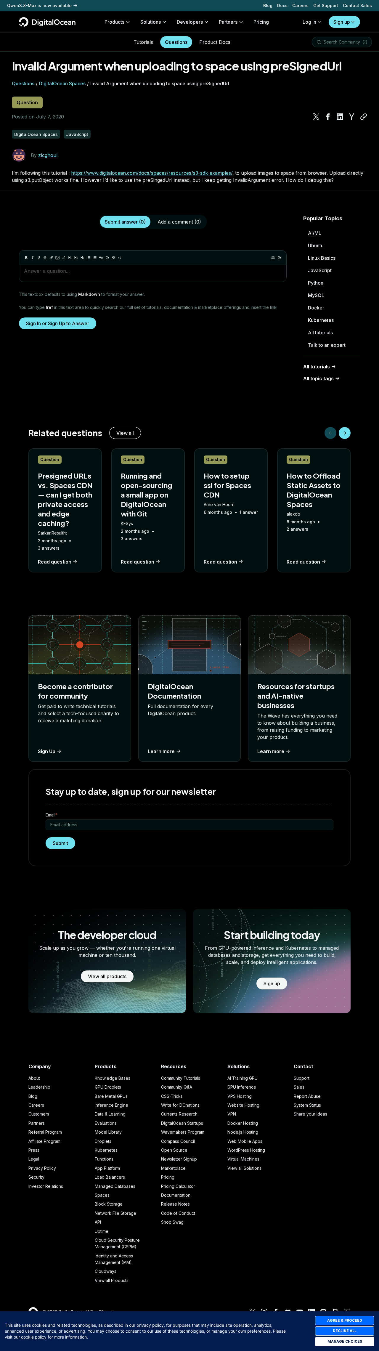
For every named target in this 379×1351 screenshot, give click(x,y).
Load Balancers (110, 1177)
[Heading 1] (70, 257)
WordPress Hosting (246, 1150)
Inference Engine (111, 1105)
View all (125, 433)
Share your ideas (310, 1113)
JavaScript (320, 270)
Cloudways (105, 1271)
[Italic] (32, 257)
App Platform (107, 1168)
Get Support (325, 5)
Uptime (101, 1231)
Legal (33, 1158)
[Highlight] (63, 257)
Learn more (161, 751)
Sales (299, 1087)
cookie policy (33, 1336)
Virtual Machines (243, 1158)
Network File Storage (115, 1213)
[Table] (113, 257)
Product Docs (214, 42)
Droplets (103, 1141)
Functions (104, 1158)
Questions (176, 42)
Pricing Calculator (178, 1186)
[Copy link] (363, 116)
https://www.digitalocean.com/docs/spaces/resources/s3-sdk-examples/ (151, 173)
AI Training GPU (242, 1078)
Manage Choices (344, 1341)
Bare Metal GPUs (111, 1096)
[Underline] (38, 257)
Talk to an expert (327, 345)
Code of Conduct (178, 1213)
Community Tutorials (180, 1078)
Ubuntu (316, 245)
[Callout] (107, 257)
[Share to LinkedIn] (339, 116)
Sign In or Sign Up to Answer (57, 323)
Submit (60, 843)
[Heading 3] (82, 257)
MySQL (316, 295)
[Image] (57, 257)
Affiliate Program (44, 1141)
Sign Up (46, 751)
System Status (307, 1105)
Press (33, 1150)
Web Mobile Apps (244, 1141)
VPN (231, 1113)
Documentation (175, 1195)
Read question (54, 562)
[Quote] (101, 257)
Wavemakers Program (182, 1132)
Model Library (108, 1132)
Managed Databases (115, 1186)
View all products (107, 976)
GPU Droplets (108, 1087)
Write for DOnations (180, 1105)
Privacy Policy (42, 1168)
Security (36, 1177)
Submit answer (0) (125, 222)
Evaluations (106, 1123)
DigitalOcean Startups (182, 1123)
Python (315, 283)
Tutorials (143, 42)
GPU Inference (241, 1087)
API (98, 1222)
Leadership (39, 1087)
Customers (38, 1113)
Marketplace (173, 1168)
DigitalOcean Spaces (62, 83)
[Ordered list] (94, 257)
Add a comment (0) (179, 222)
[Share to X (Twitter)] (316, 116)
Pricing (167, 1177)
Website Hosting (243, 1105)
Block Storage (109, 1203)
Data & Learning (110, 1113)
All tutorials (320, 333)
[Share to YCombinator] (351, 116)
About (34, 1078)
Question (27, 102)
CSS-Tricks (172, 1096)
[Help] (279, 257)
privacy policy (150, 1325)
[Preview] (273, 257)
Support (301, 1078)
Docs (282, 5)
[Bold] (26, 257)
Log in (309, 22)
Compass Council (178, 1141)
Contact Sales (357, 5)
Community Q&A (176, 1087)
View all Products (112, 1280)
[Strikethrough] (45, 257)
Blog (267, 5)
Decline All (344, 1330)
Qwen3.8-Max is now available (39, 5)
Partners (36, 1123)
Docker (316, 308)
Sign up (341, 22)
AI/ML (314, 233)
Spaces (102, 1195)
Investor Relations (45, 1186)
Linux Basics (321, 258)
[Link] (51, 257)
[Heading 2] (76, 257)
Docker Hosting (242, 1123)
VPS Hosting (239, 1096)
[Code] (119, 257)
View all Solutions (244, 1168)
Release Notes (175, 1203)
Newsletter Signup (179, 1158)
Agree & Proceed (344, 1320)
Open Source (174, 1150)
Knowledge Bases (112, 1078)
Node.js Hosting (242, 1132)
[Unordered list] (88, 257)
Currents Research (179, 1113)
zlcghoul (47, 155)
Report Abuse (307, 1096)
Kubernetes (321, 320)
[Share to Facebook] (328, 116)
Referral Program (45, 1132)
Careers (300, 5)
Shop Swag (172, 1222)
